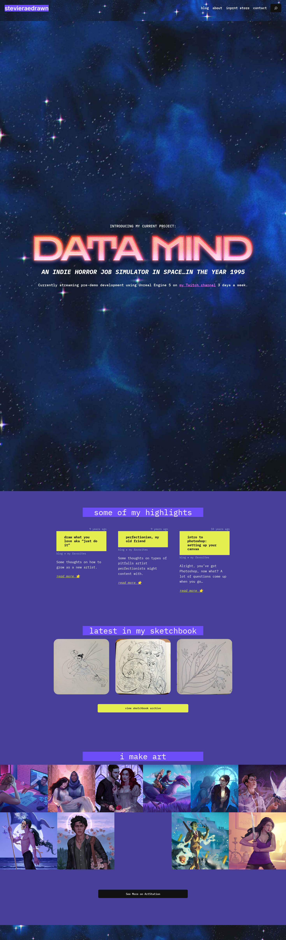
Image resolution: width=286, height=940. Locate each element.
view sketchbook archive (143, 708)
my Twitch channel (197, 285)
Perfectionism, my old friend (142, 539)
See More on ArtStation (143, 894)
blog (59, 553)
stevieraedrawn (27, 8)
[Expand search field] (275, 8)
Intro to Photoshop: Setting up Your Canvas (202, 543)
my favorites (76, 553)
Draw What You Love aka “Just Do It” (80, 541)
